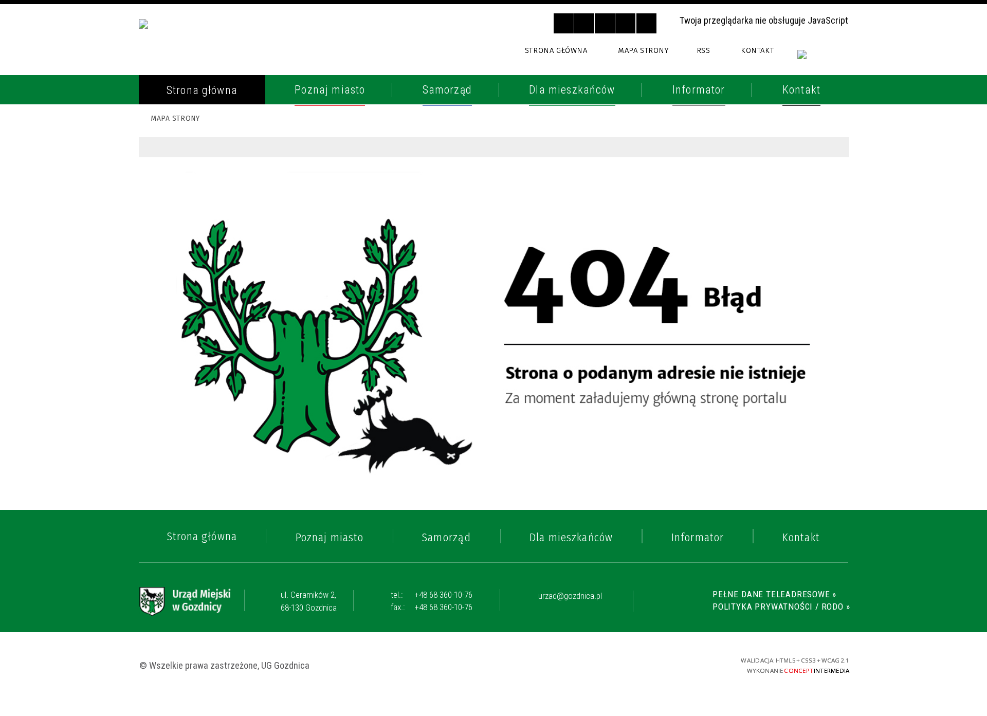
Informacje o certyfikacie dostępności (495, 665)
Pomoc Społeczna (200, 296)
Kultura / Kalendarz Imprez (227, 344)
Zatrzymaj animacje (564, 23)
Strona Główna (556, 50)
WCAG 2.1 (680, 663)
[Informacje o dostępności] (584, 23)
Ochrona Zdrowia (201, 220)
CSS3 (643, 664)
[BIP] (823, 60)
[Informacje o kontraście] (646, 23)
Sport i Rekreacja (199, 368)
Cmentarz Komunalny (210, 454)
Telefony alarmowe (206, 125)
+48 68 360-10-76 (431, 595)
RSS (703, 50)
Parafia (173, 196)
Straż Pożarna (192, 173)
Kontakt (757, 50)
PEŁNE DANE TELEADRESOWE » (774, 594)
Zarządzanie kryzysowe (215, 477)
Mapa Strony (643, 50)
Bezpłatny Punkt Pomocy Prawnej (220, 423)
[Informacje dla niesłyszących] (625, 23)
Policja (172, 149)
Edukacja (177, 321)
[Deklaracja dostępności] (605, 23)
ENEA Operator (192, 244)
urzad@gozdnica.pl (570, 596)
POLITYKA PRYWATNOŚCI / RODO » (781, 606)
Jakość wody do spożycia (219, 391)
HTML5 (625, 664)
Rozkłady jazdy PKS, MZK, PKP (227, 268)
